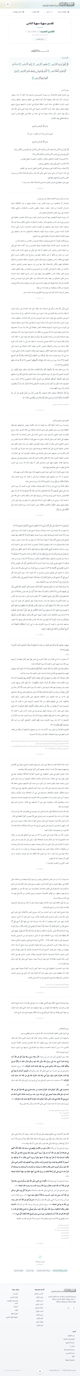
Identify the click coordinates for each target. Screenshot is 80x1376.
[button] (48, 12)
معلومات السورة (18, 1271)
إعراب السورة (30, 1271)
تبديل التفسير (40, 39)
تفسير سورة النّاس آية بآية (60, 1271)
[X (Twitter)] (68, 1308)
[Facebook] (74, 1308)
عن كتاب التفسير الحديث (43, 1271)
